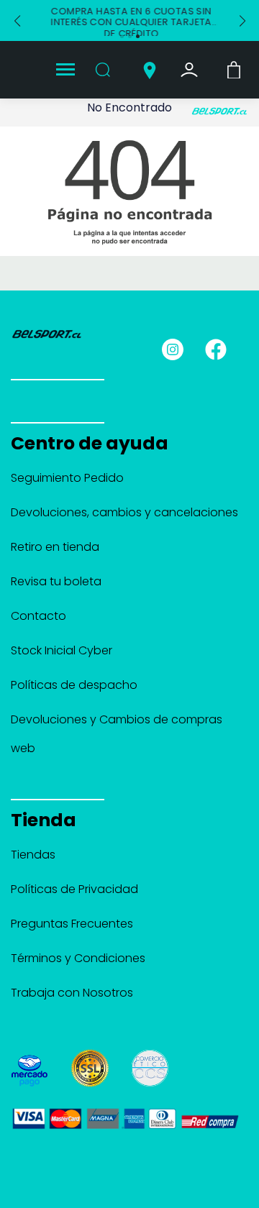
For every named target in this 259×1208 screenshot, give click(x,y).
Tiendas (33, 854)
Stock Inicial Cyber (61, 650)
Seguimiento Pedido (67, 478)
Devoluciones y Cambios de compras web (116, 733)
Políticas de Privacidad (74, 889)
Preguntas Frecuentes (72, 923)
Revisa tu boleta (56, 581)
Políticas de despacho (74, 685)
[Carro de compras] (233, 68)
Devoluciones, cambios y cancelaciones (124, 512)
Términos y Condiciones (78, 958)
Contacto (38, 616)
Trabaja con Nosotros (72, 992)
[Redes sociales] (179, 348)
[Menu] (65, 70)
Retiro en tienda (55, 547)
